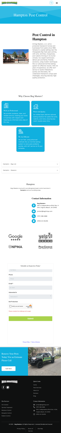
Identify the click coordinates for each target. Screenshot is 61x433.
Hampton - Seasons (9, 170)
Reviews (35, 393)
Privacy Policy (21, 428)
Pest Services (37, 387)
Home (35, 385)
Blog (34, 396)
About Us (36, 390)
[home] (9, 3)
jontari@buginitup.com (44, 211)
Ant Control (5, 404)
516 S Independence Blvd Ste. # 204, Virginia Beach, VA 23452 (46, 411)
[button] (56, 3)
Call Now (8, 368)
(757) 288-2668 (42, 216)
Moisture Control (6, 410)
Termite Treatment (7, 407)
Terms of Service (30, 430)
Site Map (40, 428)
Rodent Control (6, 416)
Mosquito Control (7, 413)
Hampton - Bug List (9, 164)
